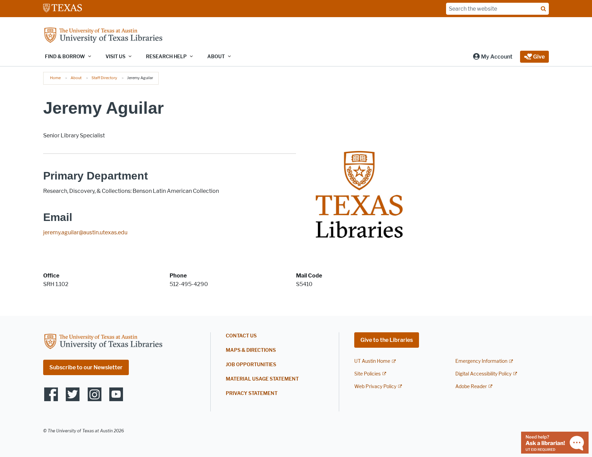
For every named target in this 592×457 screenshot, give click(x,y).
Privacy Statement (252, 393)
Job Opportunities (251, 365)
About (76, 77)
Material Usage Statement (262, 379)
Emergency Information (481, 361)
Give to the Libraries (386, 340)
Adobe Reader (471, 387)
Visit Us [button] (115, 57)
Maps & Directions (251, 350)
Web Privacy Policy (375, 387)
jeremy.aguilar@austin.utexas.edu (85, 232)
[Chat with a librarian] (555, 442)
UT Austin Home (372, 361)
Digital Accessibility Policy (483, 374)
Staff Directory (104, 77)
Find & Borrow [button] (65, 57)
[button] (492, 56)
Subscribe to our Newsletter (86, 367)
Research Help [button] (166, 57)
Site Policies (367, 374)
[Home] (103, 36)
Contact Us (241, 336)
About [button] (216, 57)
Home (55, 77)
